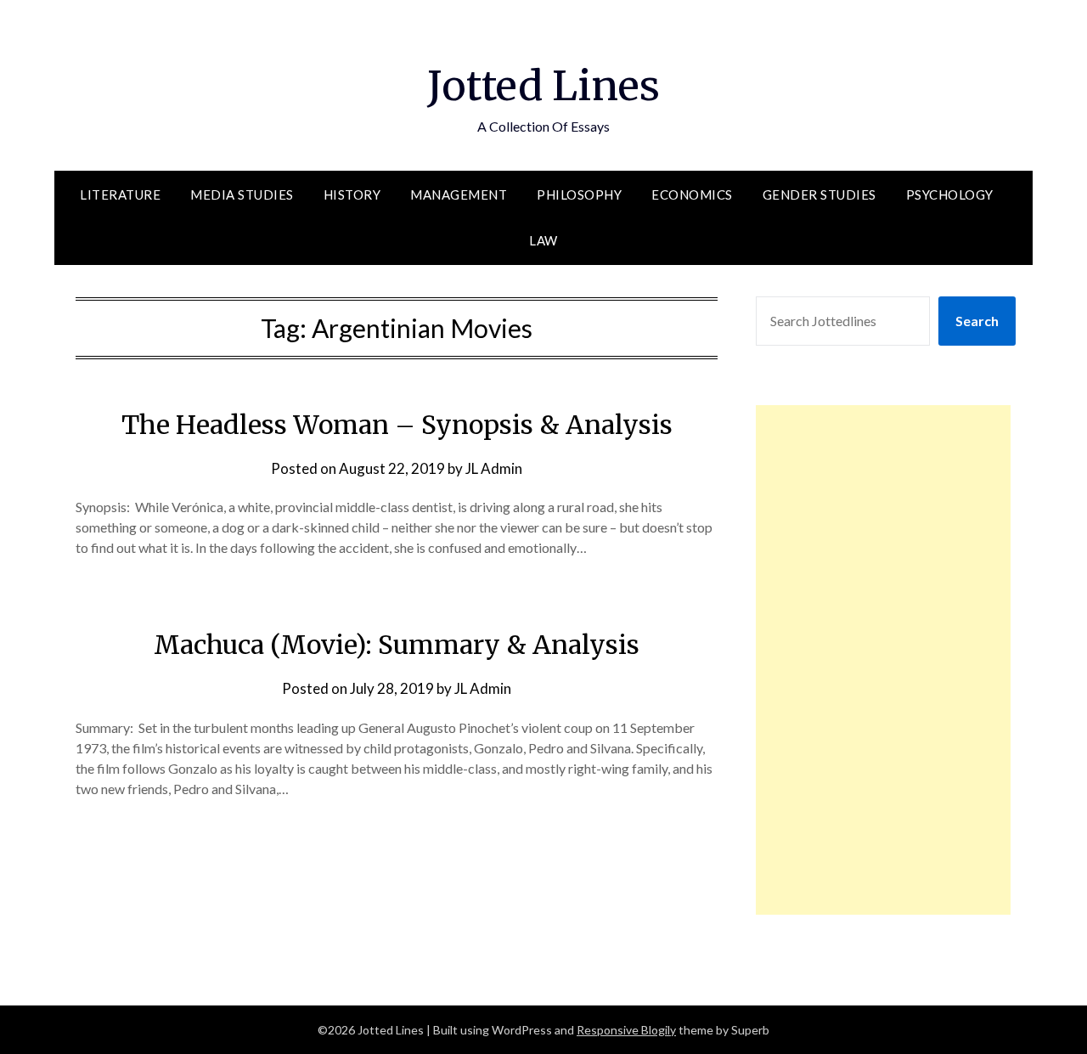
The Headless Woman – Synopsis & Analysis (397, 425)
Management (458, 194)
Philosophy (579, 194)
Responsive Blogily (626, 1030)
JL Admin (493, 468)
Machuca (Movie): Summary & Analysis (396, 644)
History (352, 194)
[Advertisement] (883, 660)
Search (977, 321)
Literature (120, 194)
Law (543, 240)
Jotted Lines (543, 85)
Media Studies (242, 194)
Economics (692, 194)
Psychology (950, 194)
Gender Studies (819, 194)
